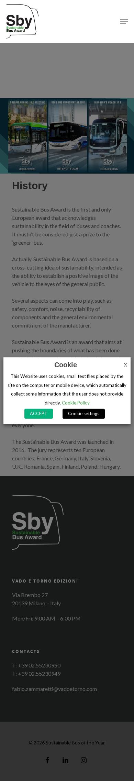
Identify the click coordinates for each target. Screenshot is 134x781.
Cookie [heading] (65, 365)
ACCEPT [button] (38, 413)
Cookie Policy (76, 403)
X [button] (125, 365)
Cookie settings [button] (83, 413)
